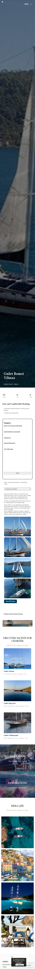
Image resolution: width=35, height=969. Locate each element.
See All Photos (10, 601)
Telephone (7, 438)
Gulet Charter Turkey (8, 964)
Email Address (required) (12, 432)
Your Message (8, 449)
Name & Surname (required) (13, 426)
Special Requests (9, 443)
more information (19, 962)
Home (5, 482)
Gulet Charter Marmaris (14, 482)
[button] (22, 965)
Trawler (5, 967)
